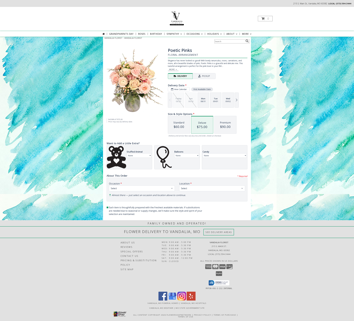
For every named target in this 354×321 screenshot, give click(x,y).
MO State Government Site (190, 308)
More (245, 33)
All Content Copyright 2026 (149, 315)
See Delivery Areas (218, 232)
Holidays (213, 33)
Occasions (193, 33)
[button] (265, 18)
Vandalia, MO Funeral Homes (163, 303)
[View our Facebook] (162, 299)
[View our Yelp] (191, 299)
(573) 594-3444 (343, 3)
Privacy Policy (202, 315)
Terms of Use (185, 316)
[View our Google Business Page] (172, 299)
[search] (247, 41)
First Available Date (202, 89)
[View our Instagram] (181, 299)
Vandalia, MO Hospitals (193, 303)
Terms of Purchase (225, 315)
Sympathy (173, 33)
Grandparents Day (121, 33)
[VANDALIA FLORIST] (176, 17)
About (230, 33)
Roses (141, 33)
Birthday (156, 33)
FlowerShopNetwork (179, 315)
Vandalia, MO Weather (161, 308)
